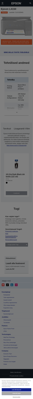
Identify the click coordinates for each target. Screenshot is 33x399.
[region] (16, 388)
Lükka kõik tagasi (16, 393)
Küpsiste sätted (16, 397)
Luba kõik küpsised (16, 389)
